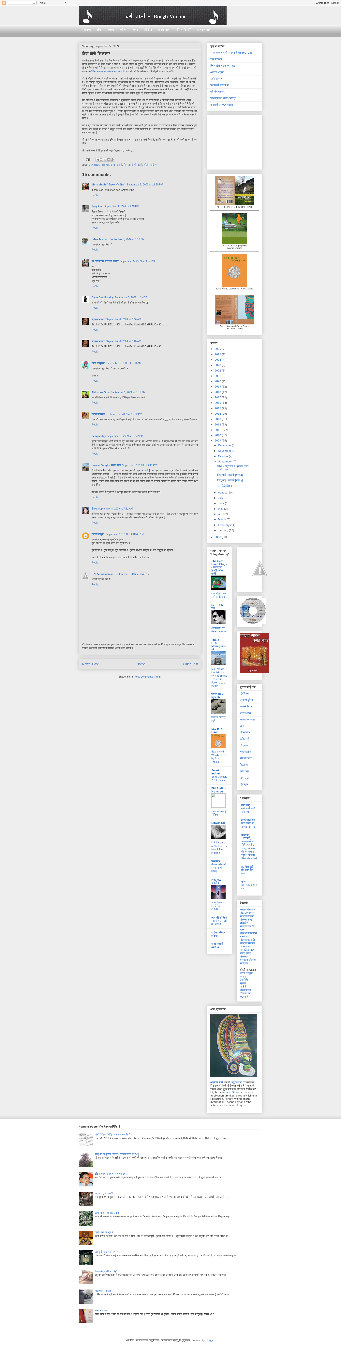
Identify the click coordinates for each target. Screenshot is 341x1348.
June (221, 503)
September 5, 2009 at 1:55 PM (121, 206)
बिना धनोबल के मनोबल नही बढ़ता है (108, 71)
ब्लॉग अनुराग (216, 78)
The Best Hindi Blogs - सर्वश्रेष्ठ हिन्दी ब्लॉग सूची (219, 567)
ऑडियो (148, 29)
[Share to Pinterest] (112, 160)
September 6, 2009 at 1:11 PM (128, 392)
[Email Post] (87, 159)
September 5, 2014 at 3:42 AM (132, 574)
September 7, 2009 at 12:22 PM (124, 414)
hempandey (99, 436)
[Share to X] (105, 160)
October (223, 456)
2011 (218, 429)
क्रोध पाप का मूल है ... (105, 1232)
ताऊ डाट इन (248, 819)
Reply (95, 195)
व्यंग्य (123, 29)
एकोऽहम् (245, 805)
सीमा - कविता (101, 1310)
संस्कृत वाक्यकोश (248, 933)
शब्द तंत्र (244, 771)
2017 (218, 397)
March (222, 519)
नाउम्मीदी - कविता (103, 1290)
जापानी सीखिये (219, 917)
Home (141, 664)
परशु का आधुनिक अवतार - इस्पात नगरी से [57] (117, 1154)
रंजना (94, 508)
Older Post (190, 664)
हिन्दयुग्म (244, 784)
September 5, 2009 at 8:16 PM (127, 239)
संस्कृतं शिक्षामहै (247, 943)
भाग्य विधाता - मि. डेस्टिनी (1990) (217, 906)
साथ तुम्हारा (245, 777)
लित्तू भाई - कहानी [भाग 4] (230, 474)
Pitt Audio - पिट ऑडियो (218, 790)
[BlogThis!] (101, 160)
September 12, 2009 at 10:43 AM (125, 534)
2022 (218, 370)
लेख (99, 29)
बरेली (146, 164)
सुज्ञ (243, 881)
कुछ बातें (244, 996)
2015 (218, 408)
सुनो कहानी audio (217, 945)
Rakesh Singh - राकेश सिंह (106, 465)
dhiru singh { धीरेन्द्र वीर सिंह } (109, 184)
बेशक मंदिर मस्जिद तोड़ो (106, 1271)
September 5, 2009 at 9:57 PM (137, 261)
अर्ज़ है (243, 986)
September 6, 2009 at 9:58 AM (123, 363)
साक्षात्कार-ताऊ (247, 719)
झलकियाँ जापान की (219, 85)
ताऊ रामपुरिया (98, 363)
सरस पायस (245, 990)
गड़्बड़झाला (245, 751)
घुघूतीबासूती (247, 866)
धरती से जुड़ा (246, 973)
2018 (218, 392)
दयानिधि (244, 979)
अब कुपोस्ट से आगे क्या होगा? (108, 1251)
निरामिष (215, 861)
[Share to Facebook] (109, 160)
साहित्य (153, 164)
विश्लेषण (244, 764)
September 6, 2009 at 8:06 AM (123, 319)
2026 (218, 348)
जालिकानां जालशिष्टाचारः (247, 948)
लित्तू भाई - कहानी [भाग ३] (230, 480)
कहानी (119, 164)
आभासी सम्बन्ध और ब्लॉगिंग (107, 1212)
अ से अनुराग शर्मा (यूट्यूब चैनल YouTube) (232, 52)
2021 (218, 375)
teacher (105, 164)
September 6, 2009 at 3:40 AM (132, 297)
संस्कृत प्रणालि (247, 939)
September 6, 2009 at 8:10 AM (123, 341)
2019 (218, 386)
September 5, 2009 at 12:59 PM (145, 184)
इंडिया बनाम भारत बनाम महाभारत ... (111, 1173)
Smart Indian (215, 772)
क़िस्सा (127, 164)
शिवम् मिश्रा (97, 206)
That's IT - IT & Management (218, 644)
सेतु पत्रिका (216, 59)
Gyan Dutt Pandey (102, 297)
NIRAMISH (218, 822)
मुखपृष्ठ (86, 29)
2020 (218, 381)
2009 (218, 440)
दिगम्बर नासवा (98, 319)
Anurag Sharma (232, 1092)
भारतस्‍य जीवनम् (248, 959)
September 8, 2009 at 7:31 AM (115, 508)
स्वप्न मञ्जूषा (98, 534)
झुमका (243, 983)
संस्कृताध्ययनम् (247, 912)
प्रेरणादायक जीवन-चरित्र (223, 98)
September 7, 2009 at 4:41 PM (139, 465)
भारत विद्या (245, 936)
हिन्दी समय (245, 693)
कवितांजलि (245, 738)
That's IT (184, 29)
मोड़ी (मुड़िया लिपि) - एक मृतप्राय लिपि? (113, 1134)
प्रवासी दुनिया (246, 699)
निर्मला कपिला (98, 414)
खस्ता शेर (164, 29)
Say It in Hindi (216, 730)
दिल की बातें (245, 993)
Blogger (210, 1340)
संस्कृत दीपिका (247, 916)
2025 (218, 354)
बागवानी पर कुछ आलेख (221, 104)
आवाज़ (243, 725)
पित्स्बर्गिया (245, 732)
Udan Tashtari (100, 239)
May (221, 508)
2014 (218, 413)
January (223, 530)
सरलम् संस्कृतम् (247, 909)
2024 (218, 359)
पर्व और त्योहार (217, 91)
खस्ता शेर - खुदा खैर (217, 696)
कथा (135, 29)
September (225, 461)
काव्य (111, 29)
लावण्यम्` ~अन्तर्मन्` (246, 836)
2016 (218, 402)
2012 (218, 424)
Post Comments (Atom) (147, 676)
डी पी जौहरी (136, 164)
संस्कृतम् (244, 963)
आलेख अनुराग (217, 72)
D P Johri (93, 164)
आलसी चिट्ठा (246, 706)
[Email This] (97, 160)
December (225, 445)
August (223, 492)
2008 (218, 537)
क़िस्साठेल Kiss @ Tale (222, 65)
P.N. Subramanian (102, 574)
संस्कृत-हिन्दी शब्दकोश (246, 921)
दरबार (243, 976)
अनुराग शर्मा (204, 29)
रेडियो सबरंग (246, 758)
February (224, 525)
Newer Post (90, 664)
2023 (218, 365)
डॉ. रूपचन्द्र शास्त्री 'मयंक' (105, 261)
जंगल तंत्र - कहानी (104, 1193)
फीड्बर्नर (244, 745)
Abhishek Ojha (101, 392)
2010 (218, 435)
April (221, 514)
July (221, 497)
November (225, 450)
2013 (218, 419)
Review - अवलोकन (217, 881)
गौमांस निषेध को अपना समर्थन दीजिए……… (218, 868)
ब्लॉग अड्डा (245, 713)
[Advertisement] (235, 141)
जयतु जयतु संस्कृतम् (245, 955)
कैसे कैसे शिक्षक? (225, 485)
